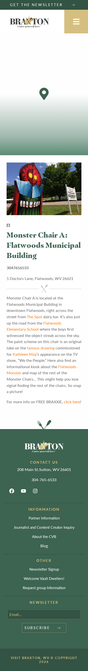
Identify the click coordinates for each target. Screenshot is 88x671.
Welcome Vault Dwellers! (44, 578)
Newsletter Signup (44, 569)
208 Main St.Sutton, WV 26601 (44, 469)
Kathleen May (25, 354)
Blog (44, 545)
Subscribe (37, 627)
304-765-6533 (44, 479)
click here (72, 401)
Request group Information (44, 587)
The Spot (34, 316)
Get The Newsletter (37, 4)
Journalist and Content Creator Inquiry (44, 527)
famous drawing (41, 348)
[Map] (44, 94)
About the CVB (44, 536)
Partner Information (44, 517)
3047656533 (18, 267)
